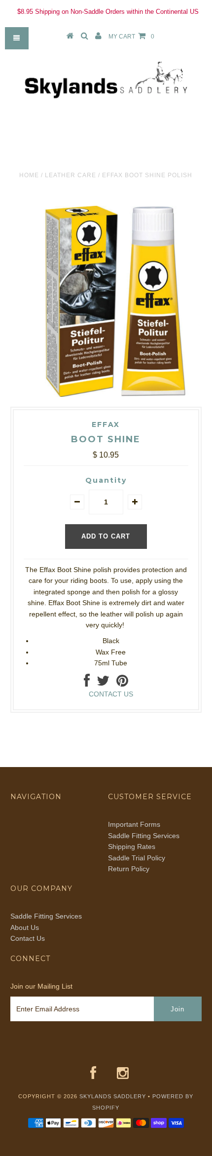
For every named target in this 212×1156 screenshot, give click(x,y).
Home (29, 175)
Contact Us (27, 938)
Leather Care (70, 175)
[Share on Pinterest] (122, 683)
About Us (24, 927)
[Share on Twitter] (103, 683)
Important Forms (134, 824)
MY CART (131, 36)
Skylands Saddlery (112, 1096)
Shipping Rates (131, 846)
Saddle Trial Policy (136, 858)
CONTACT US (111, 694)
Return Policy (128, 869)
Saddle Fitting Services (143, 836)
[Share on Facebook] (87, 683)
